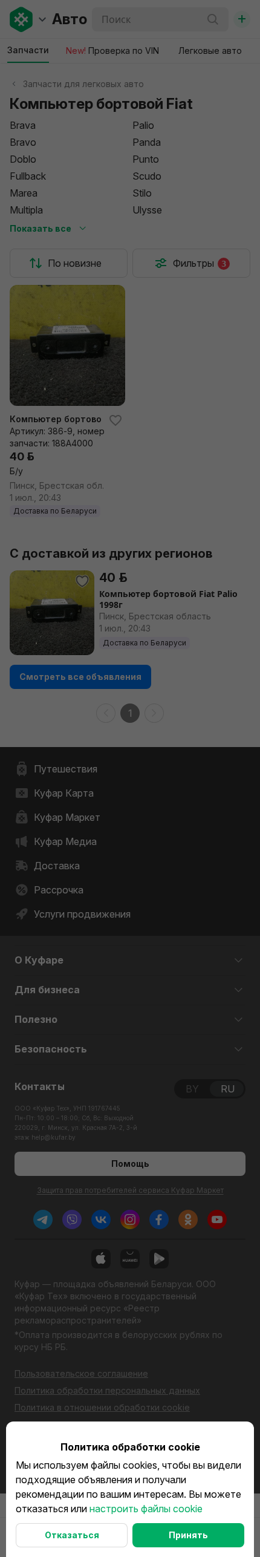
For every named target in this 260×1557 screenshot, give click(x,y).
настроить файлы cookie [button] (146, 1509)
